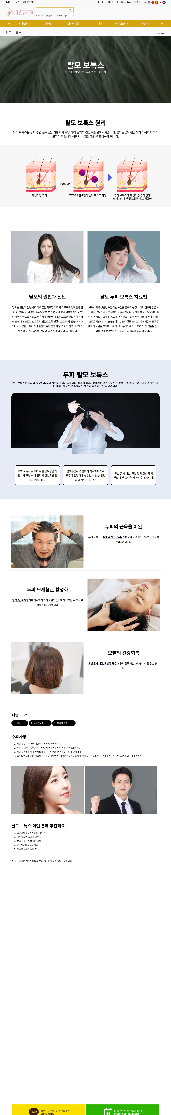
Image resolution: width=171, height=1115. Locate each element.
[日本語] (160, 2)
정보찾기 (120, 2)
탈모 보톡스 (161, 33)
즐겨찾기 (8, 2)
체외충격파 (50, 15)
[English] (149, 2)
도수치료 (39, 15)
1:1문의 (137, 2)
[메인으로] (9, 23)
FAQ (129, 2)
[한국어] (145, 2)
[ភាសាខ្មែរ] (164, 2)
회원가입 (109, 2)
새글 (17, 2)
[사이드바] (162, 23)
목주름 (66, 15)
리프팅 (59, 15)
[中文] (152, 2)
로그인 (100, 2)
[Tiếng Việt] (156, 2)
